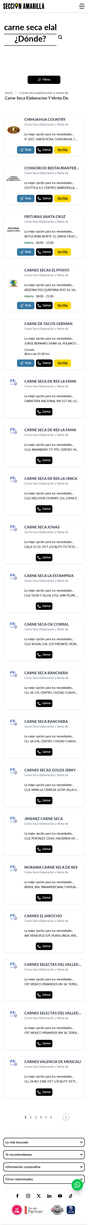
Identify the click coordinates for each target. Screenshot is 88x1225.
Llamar (47, 149)
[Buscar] (60, 37)
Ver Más (63, 149)
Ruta (28, 149)
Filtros (46, 79)
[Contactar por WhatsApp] (77, 1185)
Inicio (9, 93)
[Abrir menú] (82, 6)
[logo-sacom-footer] (44, 1206)
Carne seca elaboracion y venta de (43, 93)
